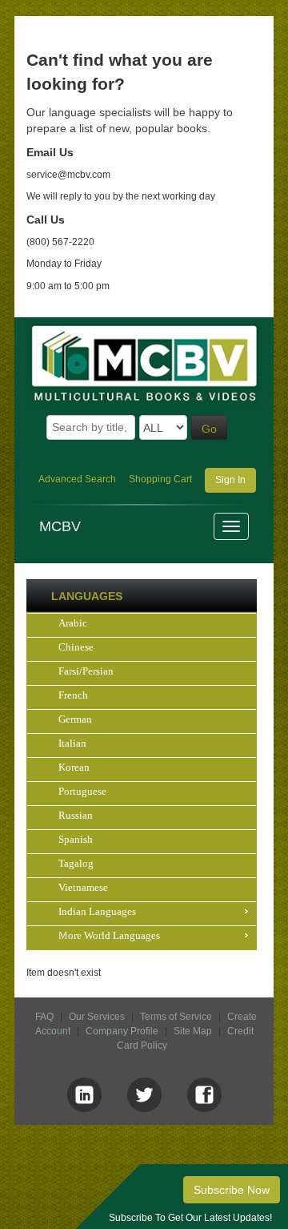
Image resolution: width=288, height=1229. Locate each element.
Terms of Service (176, 1016)
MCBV (60, 526)
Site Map (193, 1031)
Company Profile (122, 1031)
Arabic (72, 623)
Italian (72, 743)
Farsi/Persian (86, 671)
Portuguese (82, 791)
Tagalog (76, 863)
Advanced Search (77, 479)
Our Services (97, 1016)
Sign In (230, 480)
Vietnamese (83, 887)
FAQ (44, 1016)
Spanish (75, 839)
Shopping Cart (160, 479)
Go (209, 428)
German (75, 719)
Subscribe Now (232, 1189)
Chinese (76, 647)
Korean (74, 767)
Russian (75, 815)
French (73, 695)
